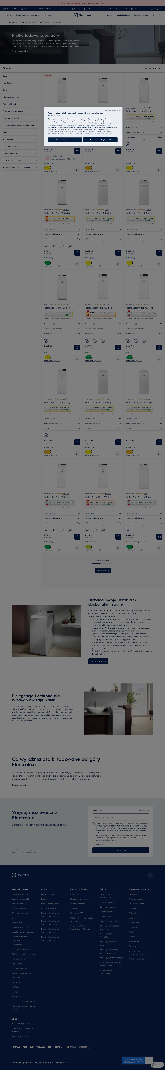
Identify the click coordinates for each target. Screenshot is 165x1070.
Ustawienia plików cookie (65, 140)
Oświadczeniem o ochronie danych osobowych (98, 133)
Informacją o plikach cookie (70, 133)
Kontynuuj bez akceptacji (113, 110)
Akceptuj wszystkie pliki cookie (100, 140)
